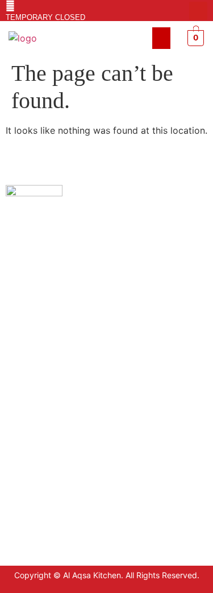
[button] (161, 38)
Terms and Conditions (47, 414)
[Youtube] (198, 11)
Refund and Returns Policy (56, 431)
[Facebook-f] (180, 11)
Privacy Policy (33, 397)
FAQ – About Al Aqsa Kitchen (60, 449)
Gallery (19, 466)
